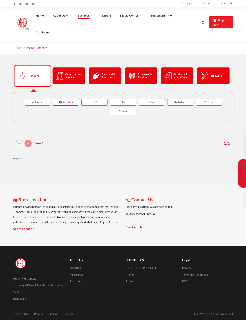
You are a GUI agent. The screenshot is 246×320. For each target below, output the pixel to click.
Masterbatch (180, 102)
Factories (75, 281)
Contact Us (227, 3)
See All (40, 143)
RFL (206, 314)
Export (130, 281)
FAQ (184, 281)
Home (19, 47)
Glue (151, 102)
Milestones (76, 274)
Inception (75, 267)
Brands (130, 274)
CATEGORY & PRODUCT (141, 267)
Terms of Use (21, 314)
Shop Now (218, 22)
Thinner (123, 111)
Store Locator (23, 229)
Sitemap (53, 314)
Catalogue (187, 3)
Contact (68, 314)
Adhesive (37, 102)
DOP (94, 102)
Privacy (186, 267)
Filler (123, 102)
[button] (25, 76)
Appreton (67, 102)
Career (206, 3)
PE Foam (209, 102)
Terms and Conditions (195, 274)
